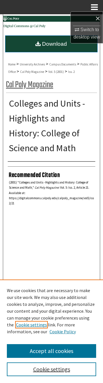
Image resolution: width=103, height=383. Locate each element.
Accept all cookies (51, 350)
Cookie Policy (62, 331)
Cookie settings (31, 325)
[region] (51, 331)
